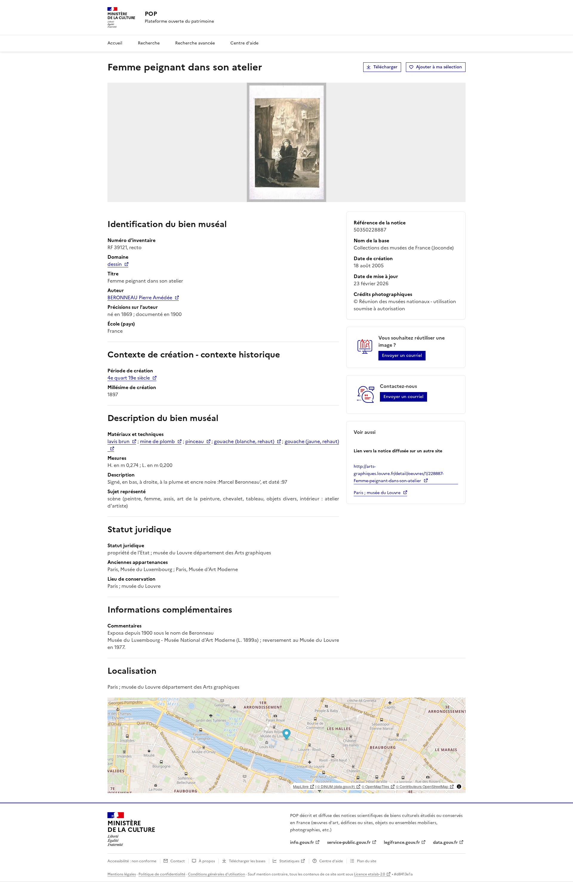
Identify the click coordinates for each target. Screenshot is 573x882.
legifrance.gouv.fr (402, 842)
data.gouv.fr (445, 842)
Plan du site (366, 861)
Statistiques (289, 861)
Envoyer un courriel (402, 355)
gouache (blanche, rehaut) (244, 441)
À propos (207, 861)
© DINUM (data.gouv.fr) (336, 786)
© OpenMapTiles (375, 786)
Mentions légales (121, 874)
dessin (114, 264)
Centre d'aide (244, 43)
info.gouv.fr (302, 842)
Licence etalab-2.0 (369, 874)
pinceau (194, 441)
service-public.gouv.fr (349, 842)
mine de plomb (157, 441)
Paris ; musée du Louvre (377, 493)
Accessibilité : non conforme (131, 861)
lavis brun (118, 441)
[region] (286, 745)
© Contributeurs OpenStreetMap (422, 786)
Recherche (149, 43)
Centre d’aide (331, 861)
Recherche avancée (195, 43)
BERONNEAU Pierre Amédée (139, 297)
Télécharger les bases (247, 861)
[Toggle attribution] (459, 786)
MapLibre (301, 786)
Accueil (114, 43)
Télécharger (385, 67)
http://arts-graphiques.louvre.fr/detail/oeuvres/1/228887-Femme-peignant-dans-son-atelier (398, 473)
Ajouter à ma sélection (439, 67)
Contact (177, 861)
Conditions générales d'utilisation (216, 874)
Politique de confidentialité (161, 874)
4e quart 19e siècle (128, 377)
